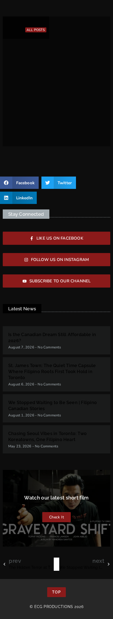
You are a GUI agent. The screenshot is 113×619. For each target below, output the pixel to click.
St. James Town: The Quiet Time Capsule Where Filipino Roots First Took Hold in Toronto (52, 371)
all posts (36, 30)
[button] (19, 183)
